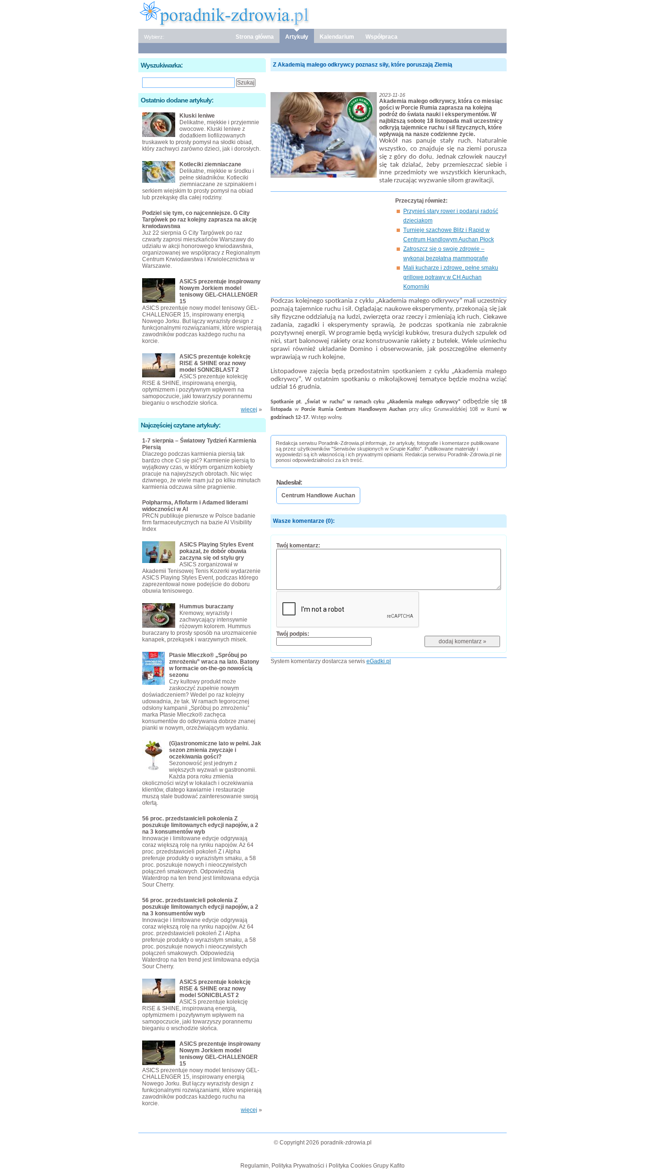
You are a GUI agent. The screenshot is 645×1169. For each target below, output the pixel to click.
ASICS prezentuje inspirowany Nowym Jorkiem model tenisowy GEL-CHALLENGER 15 (220, 291)
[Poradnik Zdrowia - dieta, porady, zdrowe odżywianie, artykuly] (322, 13)
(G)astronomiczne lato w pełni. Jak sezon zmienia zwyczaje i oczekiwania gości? (215, 750)
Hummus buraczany (206, 606)
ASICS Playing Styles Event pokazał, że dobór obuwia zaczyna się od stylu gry (216, 551)
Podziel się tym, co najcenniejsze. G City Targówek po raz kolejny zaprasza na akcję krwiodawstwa (199, 220)
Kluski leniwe (197, 115)
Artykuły (296, 37)
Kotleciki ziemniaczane (210, 164)
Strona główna (255, 37)
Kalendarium (337, 37)
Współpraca (381, 37)
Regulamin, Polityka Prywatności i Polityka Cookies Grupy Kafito (322, 1165)
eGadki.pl (378, 661)
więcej (249, 409)
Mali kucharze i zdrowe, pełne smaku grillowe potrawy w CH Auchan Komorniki (450, 277)
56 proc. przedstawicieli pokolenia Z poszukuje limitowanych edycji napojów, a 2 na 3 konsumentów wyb (200, 825)
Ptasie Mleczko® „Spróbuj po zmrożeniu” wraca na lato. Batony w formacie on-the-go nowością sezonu (214, 665)
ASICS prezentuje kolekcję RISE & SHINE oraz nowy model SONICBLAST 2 (215, 363)
